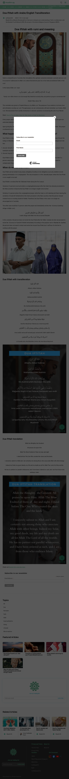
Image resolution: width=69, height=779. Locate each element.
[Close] (54, 117)
